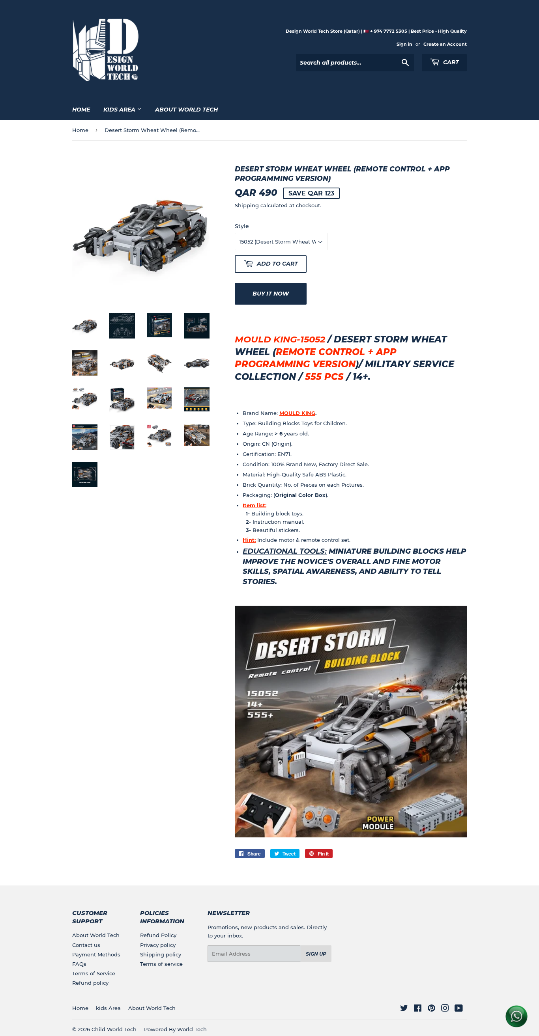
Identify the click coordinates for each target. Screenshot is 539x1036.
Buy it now (271, 293)
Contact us (86, 945)
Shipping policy (160, 954)
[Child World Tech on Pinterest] (431, 1009)
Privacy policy (158, 945)
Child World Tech (114, 1029)
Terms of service (161, 964)
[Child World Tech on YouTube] (459, 1009)
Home (81, 109)
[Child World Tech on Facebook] (418, 1009)
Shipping (247, 205)
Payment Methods (96, 954)
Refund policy (90, 983)
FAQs (79, 964)
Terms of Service (93, 973)
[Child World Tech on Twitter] (404, 1009)
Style (242, 226)
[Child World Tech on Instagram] (445, 1009)
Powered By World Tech (175, 1029)
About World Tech (186, 109)
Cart (450, 62)
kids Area (120, 109)
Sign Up (316, 954)
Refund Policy (158, 935)
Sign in (404, 44)
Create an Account (445, 44)
